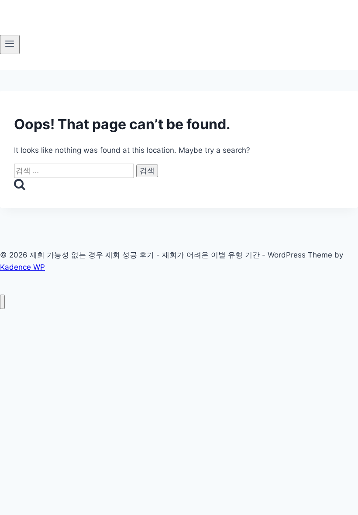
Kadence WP (22, 267)
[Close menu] (2, 302)
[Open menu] (10, 44)
